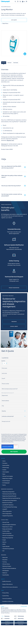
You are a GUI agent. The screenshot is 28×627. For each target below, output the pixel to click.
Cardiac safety (6, 531)
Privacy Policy (10, 441)
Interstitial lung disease (8, 548)
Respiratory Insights (7, 478)
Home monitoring (6, 533)
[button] (3, 606)
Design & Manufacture (7, 584)
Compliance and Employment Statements (12, 604)
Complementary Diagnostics (9, 500)
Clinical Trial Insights (7, 476)
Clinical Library (6, 564)
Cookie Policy (5, 595)
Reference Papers (6, 566)
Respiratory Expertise (7, 537)
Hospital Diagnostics (7, 515)
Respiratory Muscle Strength (9, 496)
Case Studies (5, 575)
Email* (2, 376)
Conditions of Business (7, 601)
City (2, 403)
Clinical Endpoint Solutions (9, 524)
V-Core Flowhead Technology (9, 507)
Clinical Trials (5, 522)
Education (4, 559)
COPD (3, 544)
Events (4, 485)
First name (3, 366)
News (3, 474)
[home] (6, 1)
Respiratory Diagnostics (8, 491)
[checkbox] (2, 616)
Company (4, 463)
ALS (3, 550)
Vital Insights (5, 472)
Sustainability (5, 465)
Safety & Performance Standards (10, 587)
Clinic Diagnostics (7, 513)
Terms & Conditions (7, 598)
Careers (4, 469)
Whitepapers (5, 570)
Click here (4, 144)
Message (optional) (5, 419)
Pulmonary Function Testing (9, 493)
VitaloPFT (4, 509)
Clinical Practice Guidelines (9, 568)
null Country (4, 408)
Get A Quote (14, 19)
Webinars (4, 572)
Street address (4, 398)
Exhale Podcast (6, 480)
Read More (5, 23)
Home (3, 461)
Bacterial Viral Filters (7, 502)
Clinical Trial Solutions (7, 535)
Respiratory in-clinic (7, 526)
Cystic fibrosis (5, 546)
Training (4, 561)
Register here (10, 140)
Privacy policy (24, 606)
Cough (4, 539)
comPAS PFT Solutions (7, 504)
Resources (5, 557)
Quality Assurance (6, 581)
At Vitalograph (6, 482)
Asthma (4, 542)
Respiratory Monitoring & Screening (11, 498)
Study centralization (7, 529)
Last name (3, 371)
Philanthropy (5, 467)
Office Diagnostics (7, 511)
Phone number (4, 381)
